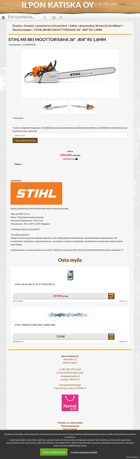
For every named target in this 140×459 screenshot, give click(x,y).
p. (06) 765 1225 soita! (70, 369)
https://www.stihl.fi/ (30, 229)
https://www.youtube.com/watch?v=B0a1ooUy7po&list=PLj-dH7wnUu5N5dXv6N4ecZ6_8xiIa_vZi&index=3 (71, 250)
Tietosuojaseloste (70, 426)
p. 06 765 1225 (106, 4)
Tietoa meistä (70, 429)
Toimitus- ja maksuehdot (70, 423)
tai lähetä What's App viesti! (70, 373)
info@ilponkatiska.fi (70, 376)
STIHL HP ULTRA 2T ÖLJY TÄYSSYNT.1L (35, 284)
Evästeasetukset (132, 457)
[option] (70, 73)
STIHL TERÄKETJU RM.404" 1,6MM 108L (35, 324)
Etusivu (17, 25)
